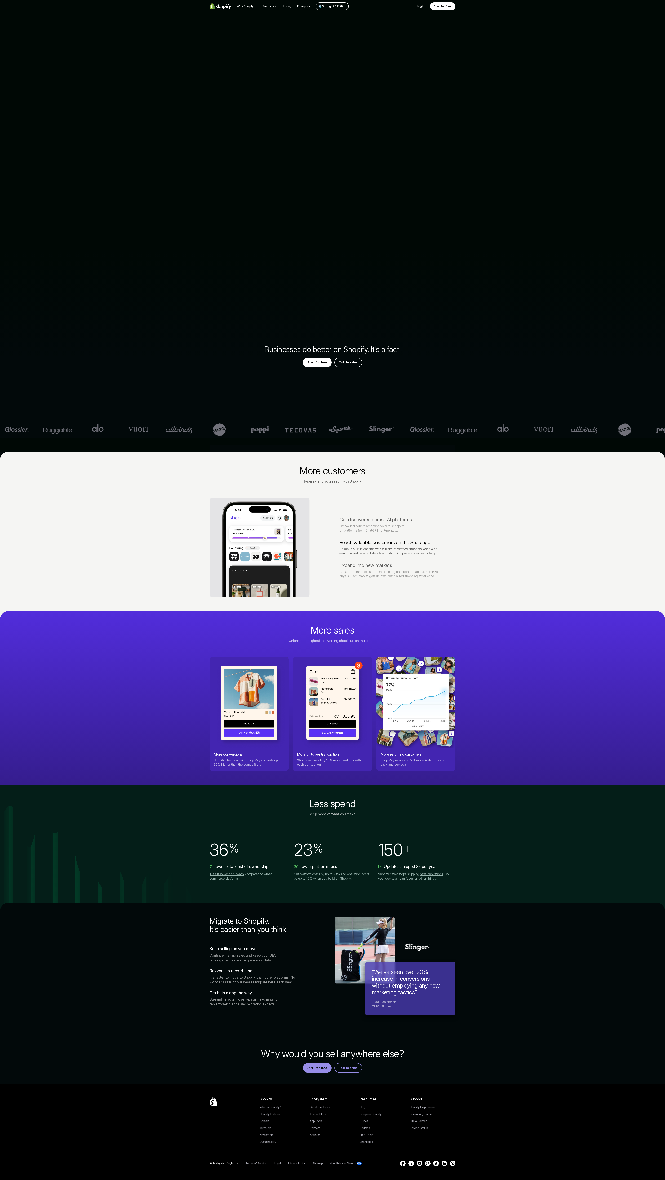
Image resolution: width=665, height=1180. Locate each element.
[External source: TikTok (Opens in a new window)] (436, 1163)
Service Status (419, 1128)
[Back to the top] (213, 1101)
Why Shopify (245, 6)
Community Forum (421, 1114)
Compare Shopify (371, 1114)
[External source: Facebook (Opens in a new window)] (403, 1163)
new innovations (431, 874)
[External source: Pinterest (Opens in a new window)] (452, 1163)
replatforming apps (224, 1004)
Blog (362, 1107)
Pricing (287, 6)
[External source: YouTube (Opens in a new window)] (419, 1163)
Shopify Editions (270, 1114)
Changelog (366, 1141)
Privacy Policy (297, 1163)
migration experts (261, 1004)
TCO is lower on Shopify (227, 874)
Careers (264, 1121)
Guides (364, 1121)
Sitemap (318, 1163)
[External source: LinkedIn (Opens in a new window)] (444, 1163)
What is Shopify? (270, 1107)
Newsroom (266, 1135)
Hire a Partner (418, 1121)
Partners (315, 1128)
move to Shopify (243, 977)
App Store (316, 1121)
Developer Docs (320, 1107)
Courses (365, 1128)
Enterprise (303, 6)
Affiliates (315, 1135)
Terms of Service (256, 1163)
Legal (277, 1163)
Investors (265, 1128)
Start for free (443, 6)
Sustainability (268, 1141)
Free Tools (366, 1135)
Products (268, 6)
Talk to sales (348, 362)
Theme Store (318, 1114)
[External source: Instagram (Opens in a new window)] (428, 1163)
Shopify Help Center (422, 1107)
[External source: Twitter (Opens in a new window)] (411, 1163)
